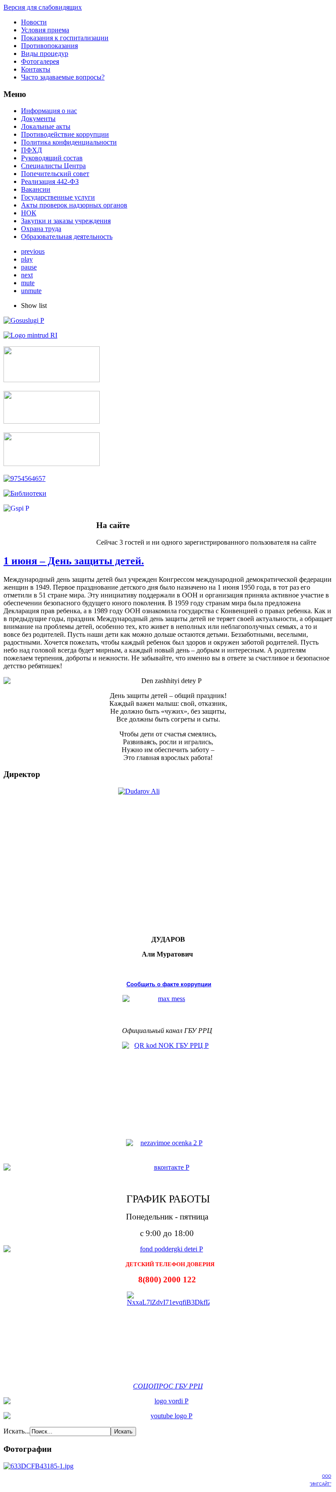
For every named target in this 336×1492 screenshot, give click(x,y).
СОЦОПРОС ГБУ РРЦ (168, 1385)
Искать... (17, 1431)
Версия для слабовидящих (43, 7)
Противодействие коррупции (65, 134)
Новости (34, 22)
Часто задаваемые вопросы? (63, 77)
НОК (28, 213)
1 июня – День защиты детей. (74, 560)
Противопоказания (49, 45)
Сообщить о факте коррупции (168, 984)
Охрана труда (41, 228)
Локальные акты (45, 126)
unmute (31, 290)
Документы (38, 118)
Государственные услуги (58, 197)
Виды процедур (44, 53)
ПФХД (31, 150)
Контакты (35, 69)
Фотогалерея (40, 61)
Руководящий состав (52, 158)
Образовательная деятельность (66, 236)
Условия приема (45, 30)
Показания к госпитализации (64, 37)
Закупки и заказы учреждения (66, 220)
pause (29, 267)
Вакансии (35, 189)
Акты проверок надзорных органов (74, 205)
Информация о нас (49, 110)
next (27, 275)
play (27, 259)
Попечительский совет (55, 173)
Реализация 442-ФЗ (50, 181)
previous (33, 251)
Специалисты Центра (53, 165)
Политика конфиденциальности (69, 142)
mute (28, 283)
